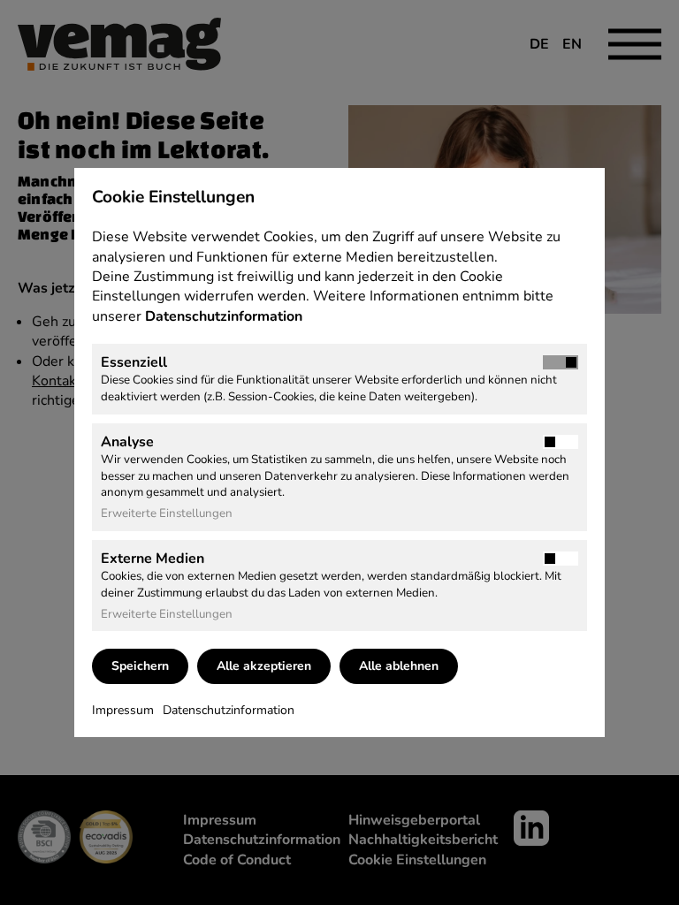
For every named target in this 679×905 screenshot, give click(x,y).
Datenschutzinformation (225, 316)
